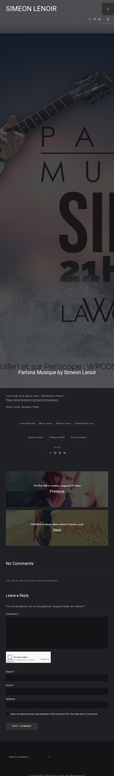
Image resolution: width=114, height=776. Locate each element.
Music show (45, 423)
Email (10, 685)
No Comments (78, 437)
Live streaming (27, 423)
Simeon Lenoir (63, 423)
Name (10, 672)
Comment (12, 614)
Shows (57, 364)
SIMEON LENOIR (31, 9)
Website (10, 699)
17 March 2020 (57, 437)
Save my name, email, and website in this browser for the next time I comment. (54, 714)
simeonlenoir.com (84, 423)
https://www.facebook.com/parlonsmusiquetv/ (32, 399)
